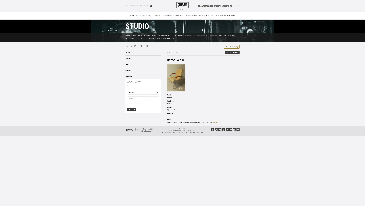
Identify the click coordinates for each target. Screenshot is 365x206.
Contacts (142, 6)
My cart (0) (233, 47)
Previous (171, 52)
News (126, 6)
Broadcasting (179, 15)
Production (133, 15)
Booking (127, 36)
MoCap (154, 36)
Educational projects (206, 15)
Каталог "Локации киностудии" (165, 38)
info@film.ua (199, 132)
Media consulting (191, 15)
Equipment (147, 36)
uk (236, 6)
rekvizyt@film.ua (217, 122)
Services (136, 6)
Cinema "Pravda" (178, 36)
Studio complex (157, 15)
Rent (220, 36)
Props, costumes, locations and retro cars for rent (201, 36)
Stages (140, 36)
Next (176, 52)
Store (147, 6)
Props (127, 64)
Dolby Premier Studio (164, 36)
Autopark (128, 70)
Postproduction (145, 15)
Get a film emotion (229, 36)
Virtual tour (142, 38)
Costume (128, 58)
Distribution (168, 15)
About (131, 6)
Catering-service (130, 38)
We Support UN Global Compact (225, 15)
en (239, 6)
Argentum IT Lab (146, 131)
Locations (128, 76)
